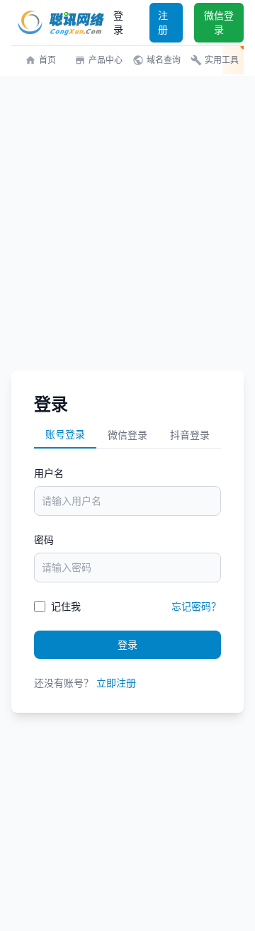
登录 (118, 22)
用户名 (49, 473)
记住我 (66, 606)
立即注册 (116, 683)
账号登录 (65, 434)
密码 (44, 540)
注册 (163, 22)
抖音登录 (190, 435)
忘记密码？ (196, 606)
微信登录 (219, 22)
